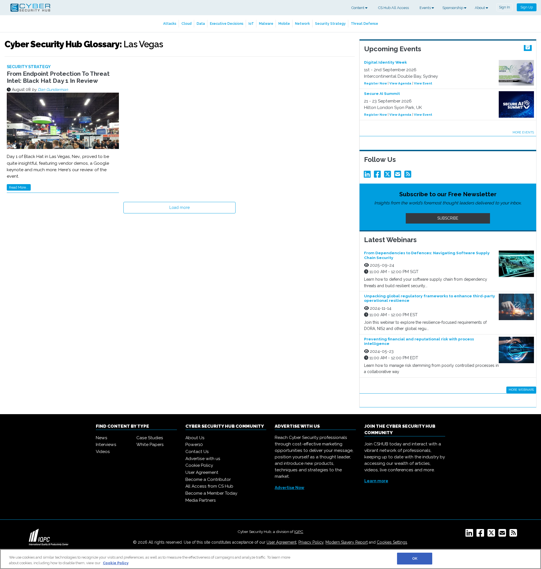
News (101, 437)
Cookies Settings (392, 542)
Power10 (194, 444)
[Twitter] (388, 175)
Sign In (504, 7)
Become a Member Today (211, 493)
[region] (270, 559)
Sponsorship (453, 8)
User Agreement (201, 472)
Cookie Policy (199, 465)
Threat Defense (364, 23)
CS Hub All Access (393, 8)
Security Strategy (330, 23)
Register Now (375, 83)
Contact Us (197, 451)
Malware (266, 23)
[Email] (398, 175)
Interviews (106, 444)
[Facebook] (378, 175)
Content (358, 8)
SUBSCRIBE (447, 218)
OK (414, 558)
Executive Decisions (226, 23)
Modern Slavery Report (346, 542)
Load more (179, 207)
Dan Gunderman (53, 89)
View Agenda (400, 83)
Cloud (186, 23)
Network (302, 23)
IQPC (298, 531)
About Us (195, 437)
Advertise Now (289, 487)
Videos (103, 451)
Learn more (376, 481)
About (480, 8)
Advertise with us (202, 458)
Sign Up (526, 7)
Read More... (18, 187)
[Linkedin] (368, 175)
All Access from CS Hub (209, 486)
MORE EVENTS (523, 132)
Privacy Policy (310, 542)
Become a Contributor (208, 479)
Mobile (284, 23)
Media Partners (200, 500)
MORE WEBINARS (521, 389)
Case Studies (149, 437)
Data (201, 23)
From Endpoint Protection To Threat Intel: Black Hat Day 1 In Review (58, 77)
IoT (251, 23)
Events (426, 8)
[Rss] (408, 175)
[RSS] (514, 534)
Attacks (169, 23)
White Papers (150, 444)
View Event (423, 83)
